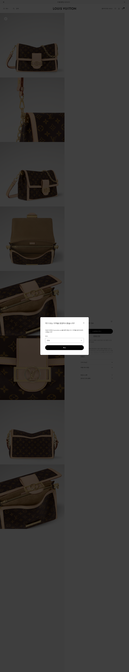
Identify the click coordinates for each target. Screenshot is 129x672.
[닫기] (83, 323)
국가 (46, 336)
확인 (64, 348)
